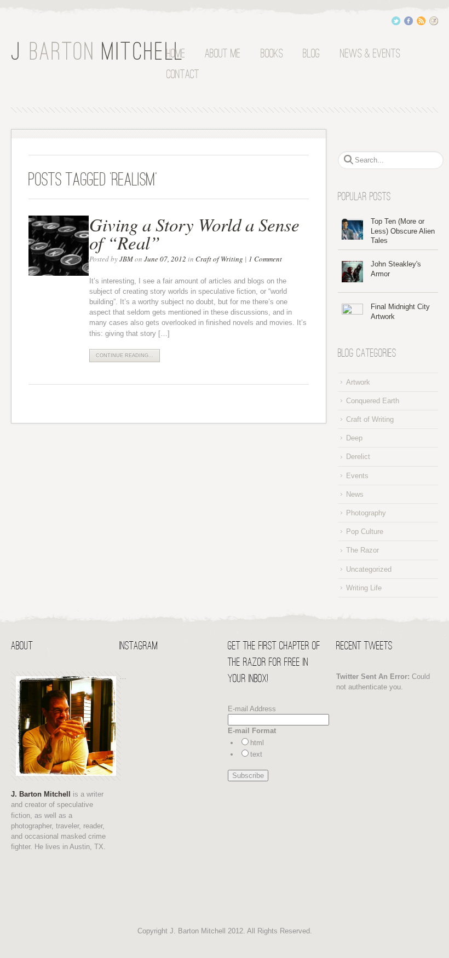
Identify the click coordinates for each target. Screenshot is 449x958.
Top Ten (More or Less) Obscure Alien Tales (403, 231)
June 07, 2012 (165, 259)
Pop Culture (364, 531)
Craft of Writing (219, 259)
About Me (222, 54)
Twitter (396, 20)
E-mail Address (252, 709)
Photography (366, 513)
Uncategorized (369, 569)
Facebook (408, 20)
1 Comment (265, 259)
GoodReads (433, 20)
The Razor (362, 550)
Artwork (358, 382)
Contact (182, 75)
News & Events (370, 54)
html (257, 743)
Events (357, 476)
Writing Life (364, 588)
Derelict (358, 456)
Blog (311, 54)
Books (272, 54)
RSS (421, 20)
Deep (354, 438)
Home (175, 54)
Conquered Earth (372, 401)
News (355, 494)
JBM (126, 259)
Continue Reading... (124, 355)
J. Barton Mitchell (98, 51)
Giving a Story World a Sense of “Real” (194, 233)
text (256, 754)
